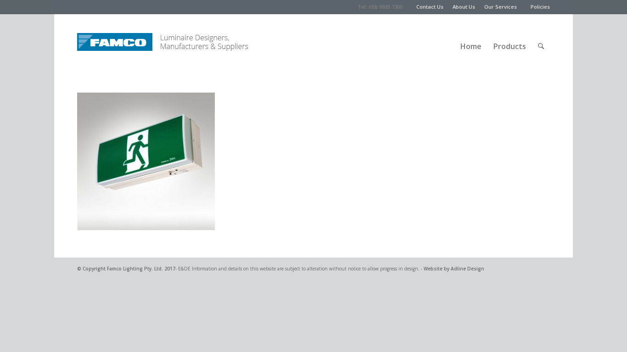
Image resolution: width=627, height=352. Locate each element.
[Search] (541, 39)
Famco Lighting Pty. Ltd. (135, 268)
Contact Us (429, 6)
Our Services (500, 6)
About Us (464, 6)
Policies (540, 6)
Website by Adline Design (454, 268)
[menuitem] (434, 7)
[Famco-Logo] (114, 39)
